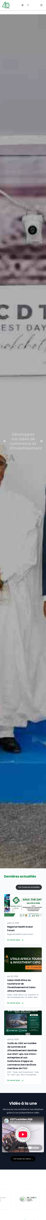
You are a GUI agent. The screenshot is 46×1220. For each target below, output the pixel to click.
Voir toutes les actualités (28, 887)
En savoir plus (13, 940)
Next (41, 441)
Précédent (4, 441)
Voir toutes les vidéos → (23, 1159)
